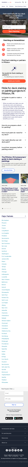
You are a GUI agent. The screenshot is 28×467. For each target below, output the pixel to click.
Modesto (4, 236)
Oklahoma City (6, 331)
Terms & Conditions (22, 458)
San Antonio (5, 364)
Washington (5, 254)
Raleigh (4, 318)
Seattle (4, 377)
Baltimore (4, 282)
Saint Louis (5, 300)
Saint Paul (4, 295)
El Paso (4, 356)
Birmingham (5, 220)
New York (4, 308)
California (10, 456)
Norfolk (4, 369)
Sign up (14, 404)
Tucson (4, 225)
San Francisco (6, 243)
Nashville (4, 349)
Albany (4, 305)
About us (4, 442)
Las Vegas (5, 302)
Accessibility (21, 456)
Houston (4, 362)
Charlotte (4, 313)
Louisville (4, 277)
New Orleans (5, 279)
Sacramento (5, 238)
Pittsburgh (5, 341)
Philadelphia (5, 338)
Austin (3, 351)
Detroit (4, 287)
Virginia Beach (6, 374)
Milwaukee (5, 382)
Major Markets (7, 216)
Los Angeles (5, 233)
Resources (5, 438)
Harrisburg (5, 336)
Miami (3, 261)
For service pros (6, 433)
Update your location (14, 81)
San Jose (4, 246)
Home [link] (3, 6)
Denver (4, 248)
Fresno (4, 228)
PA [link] (7, 6)
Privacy (5, 456)
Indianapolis (5, 274)
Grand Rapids (6, 290)
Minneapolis (5, 292)
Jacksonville (5, 259)
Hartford (4, 251)
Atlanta (4, 269)
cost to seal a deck (8, 113)
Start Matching (14, 31)
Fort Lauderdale (6, 256)
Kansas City (5, 297)
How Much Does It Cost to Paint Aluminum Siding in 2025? (10, 190)
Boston (4, 284)
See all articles (8, 170)
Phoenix (4, 223)
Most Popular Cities (7, 389)
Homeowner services (8, 428)
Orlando (4, 264)
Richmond (5, 372)
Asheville (4, 310)
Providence (5, 344)
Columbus (5, 328)
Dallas (3, 354)
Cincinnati (5, 323)
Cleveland (5, 326)
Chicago (4, 272)
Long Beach (5, 230)
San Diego (5, 241)
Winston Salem (6, 320)
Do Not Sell (15, 456)
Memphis (4, 346)
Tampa (4, 266)
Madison (4, 380)
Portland (4, 333)
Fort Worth (5, 359)
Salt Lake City (6, 367)
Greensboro (5, 315)
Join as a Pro (18, 2)
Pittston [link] (11, 6)
